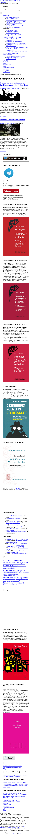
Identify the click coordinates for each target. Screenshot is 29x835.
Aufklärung (6, 562)
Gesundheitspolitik (8, 575)
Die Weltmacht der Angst (12, 528)
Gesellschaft (25, 572)
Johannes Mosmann (5, 88)
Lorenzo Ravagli (4, 123)
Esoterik (11, 568)
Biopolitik (18, 562)
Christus (19, 564)
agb (4, 809)
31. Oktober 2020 (14, 88)
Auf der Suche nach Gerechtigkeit (15, 526)
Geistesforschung (7, 572)
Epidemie (5, 568)
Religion (8, 581)
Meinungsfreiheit (24, 577)
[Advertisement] (14, 609)
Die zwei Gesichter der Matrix (12, 120)
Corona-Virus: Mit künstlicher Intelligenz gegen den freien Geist (14, 84)
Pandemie (18, 579)
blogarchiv (6, 803)
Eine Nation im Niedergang (13, 518)
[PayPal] (7, 0)
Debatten (13, 566)
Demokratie (20, 566)
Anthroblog (3, 2)
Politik (4, 581)
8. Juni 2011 (12, 123)
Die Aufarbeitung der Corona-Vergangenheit (17, 551)
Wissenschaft (12, 584)
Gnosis (16, 575)
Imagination (6, 577)
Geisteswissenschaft (16, 572)
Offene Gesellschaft (11, 579)
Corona (23, 564)
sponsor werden (7, 804)
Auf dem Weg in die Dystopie (14, 515)
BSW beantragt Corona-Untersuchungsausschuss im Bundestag (16, 530)
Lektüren (14, 577)
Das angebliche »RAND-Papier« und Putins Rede (15, 545)
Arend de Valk (10, 539)
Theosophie (5, 584)
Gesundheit (5, 574)
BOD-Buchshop (17, 488)
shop (4, 810)
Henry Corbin (20, 575)
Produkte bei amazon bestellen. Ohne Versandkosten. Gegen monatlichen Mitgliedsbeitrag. (12, 767)
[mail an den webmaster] (18, 0)
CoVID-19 (6, 566)
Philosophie (24, 579)
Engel (24, 566)
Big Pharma (12, 562)
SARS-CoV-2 (12, 583)
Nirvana (15, 833)
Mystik (5, 579)
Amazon (17, 489)
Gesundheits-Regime (13, 574)
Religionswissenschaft (15, 581)
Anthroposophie (20, 560)
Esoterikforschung (12, 570)
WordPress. (20, 833)
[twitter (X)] (2, 0)
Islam (11, 577)
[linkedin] (13, 0)
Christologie (14, 564)
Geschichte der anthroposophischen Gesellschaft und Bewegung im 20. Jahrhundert (15, 775)
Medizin (19, 577)
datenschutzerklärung (8, 807)
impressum (6, 806)
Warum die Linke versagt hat (20, 543)
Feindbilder (23, 570)
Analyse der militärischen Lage (19, 553)
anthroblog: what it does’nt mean (11, 801)
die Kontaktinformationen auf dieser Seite (12, 826)
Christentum (24, 562)
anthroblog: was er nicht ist (10, 800)
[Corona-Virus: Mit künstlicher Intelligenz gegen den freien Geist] (10, 100)
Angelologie (5, 560)
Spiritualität (20, 583)
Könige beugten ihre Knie (13, 523)
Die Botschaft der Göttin (12, 521)
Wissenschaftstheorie (19, 584)
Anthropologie (11, 560)
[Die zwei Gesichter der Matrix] (10, 135)
